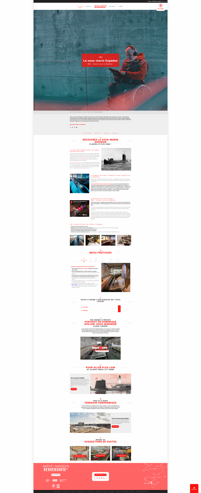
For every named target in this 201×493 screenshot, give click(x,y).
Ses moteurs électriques (81, 157)
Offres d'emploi (111, 491)
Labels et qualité (98, 491)
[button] (164, 1)
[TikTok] (99, 478)
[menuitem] (80, 6)
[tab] (84, 259)
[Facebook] (95, 478)
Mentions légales (125, 491)
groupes (86, 280)
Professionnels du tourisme (81, 491)
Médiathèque (132, 491)
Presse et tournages (66, 491)
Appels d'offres (118, 491)
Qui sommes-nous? (90, 491)
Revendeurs (73, 491)
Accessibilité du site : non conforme (141, 491)
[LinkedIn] (104, 478)
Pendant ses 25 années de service (76, 162)
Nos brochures (105, 491)
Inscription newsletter (100, 474)
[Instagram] (97, 478)
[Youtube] (101, 478)
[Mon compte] (163, 1)
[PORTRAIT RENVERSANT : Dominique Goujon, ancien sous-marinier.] (100, 348)
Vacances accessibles (57, 491)
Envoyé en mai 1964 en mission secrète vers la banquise (102, 183)
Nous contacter (55, 474)
